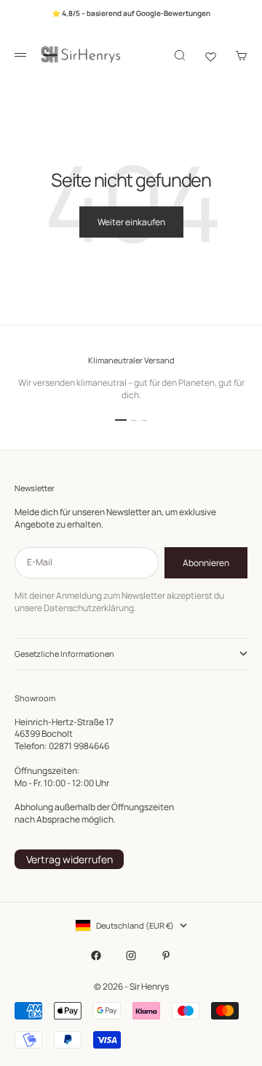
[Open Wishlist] (210, 55)
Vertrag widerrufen (69, 859)
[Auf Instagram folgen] (131, 955)
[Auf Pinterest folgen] (166, 955)
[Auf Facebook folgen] (96, 955)
